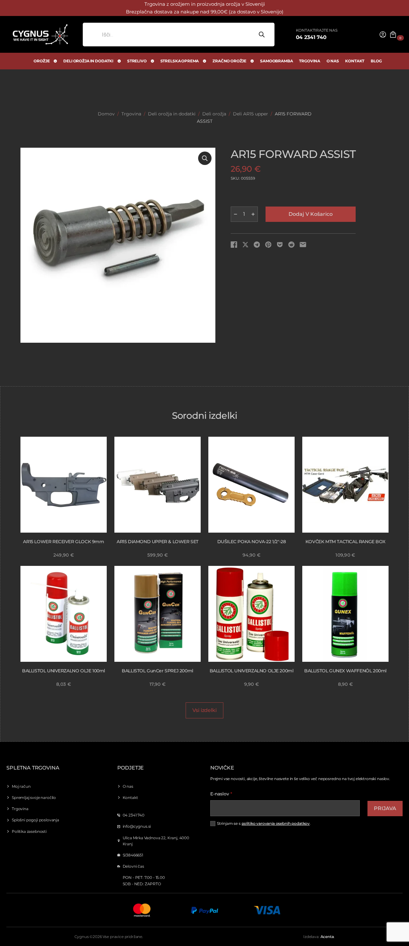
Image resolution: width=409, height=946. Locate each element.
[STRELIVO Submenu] (152, 61)
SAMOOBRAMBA (276, 61)
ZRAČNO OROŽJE (229, 61)
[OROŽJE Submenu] (55, 61)
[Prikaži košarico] (393, 34)
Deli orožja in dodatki (172, 114)
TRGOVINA (309, 61)
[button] (205, 158)
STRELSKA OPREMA (179, 61)
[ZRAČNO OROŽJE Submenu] (252, 61)
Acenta (327, 936)
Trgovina (131, 114)
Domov (106, 114)
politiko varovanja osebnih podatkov (276, 823)
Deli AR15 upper (250, 114)
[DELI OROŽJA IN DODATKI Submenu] (119, 61)
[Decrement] (235, 214)
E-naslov (221, 794)
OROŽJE (42, 61)
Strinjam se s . (264, 823)
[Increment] (253, 214)
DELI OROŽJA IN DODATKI (88, 61)
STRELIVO (137, 61)
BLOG (376, 61)
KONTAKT (354, 61)
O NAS (333, 61)
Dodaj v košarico (311, 214)
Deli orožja (214, 114)
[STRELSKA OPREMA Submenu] (204, 61)
